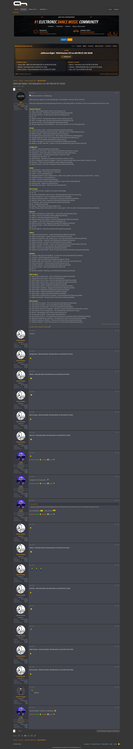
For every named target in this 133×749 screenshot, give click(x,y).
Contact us (87, 744)
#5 (118, 391)
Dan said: (32, 504)
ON (31, 459)
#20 (118, 707)
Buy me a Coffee (43, 327)
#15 (118, 606)
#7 (118, 432)
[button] (37, 9)
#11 (118, 524)
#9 (118, 476)
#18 (118, 667)
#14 (118, 585)
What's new (32, 9)
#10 (118, 500)
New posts (16, 12)
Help (111, 744)
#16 (118, 626)
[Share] (116, 93)
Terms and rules (95, 744)
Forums (23, 9)
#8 (118, 452)
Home (16, 9)
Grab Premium (34, 327)
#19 (118, 687)
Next (19, 89)
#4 (118, 371)
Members (43, 9)
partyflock (44, 459)
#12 (118, 545)
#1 (118, 93)
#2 (118, 330)
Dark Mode (18, 744)
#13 (118, 565)
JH (29, 459)
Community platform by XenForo (66, 747)
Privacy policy (104, 744)
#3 (118, 351)
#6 (118, 412)
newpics (51, 459)
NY (33, 459)
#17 (118, 646)
